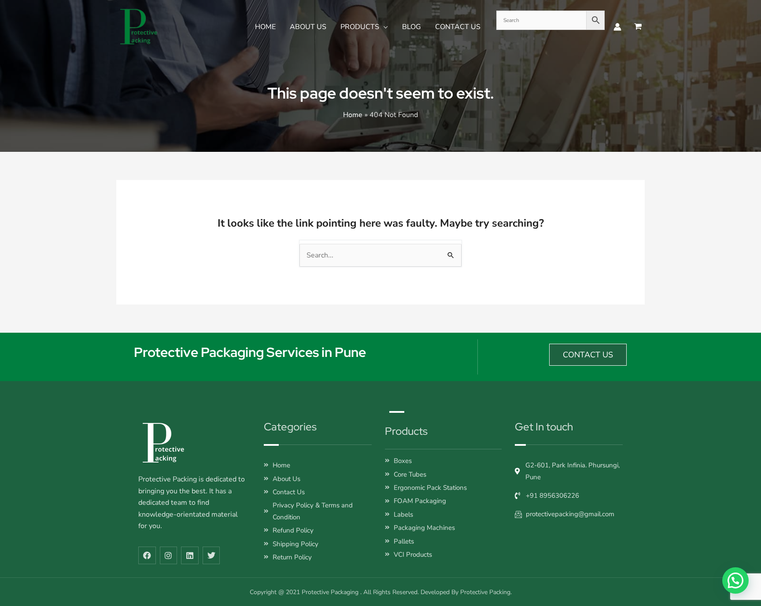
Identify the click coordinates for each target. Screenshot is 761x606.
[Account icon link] (617, 27)
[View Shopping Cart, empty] (637, 26)
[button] (383, 26)
